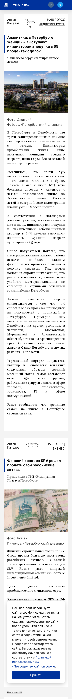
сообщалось (28, 404)
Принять (36, 675)
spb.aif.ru (40, 159)
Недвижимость (52, 24)
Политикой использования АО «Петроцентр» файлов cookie (33, 661)
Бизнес (58, 448)
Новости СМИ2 (14, 692)
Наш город (56, 20)
